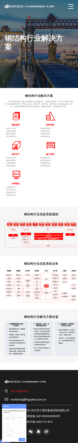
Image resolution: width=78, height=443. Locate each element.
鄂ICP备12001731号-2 (39, 422)
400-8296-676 (19, 391)
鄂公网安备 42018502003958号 (41, 416)
